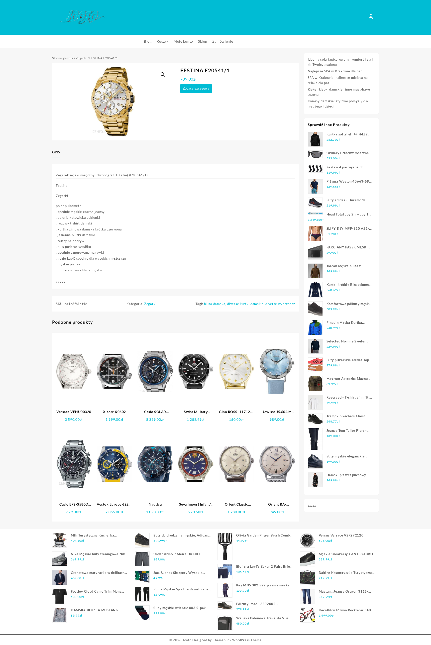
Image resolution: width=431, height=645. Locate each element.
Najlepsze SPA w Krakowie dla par (335, 71)
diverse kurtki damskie (245, 304)
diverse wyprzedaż (280, 304)
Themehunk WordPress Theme (237, 640)
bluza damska (214, 304)
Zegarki (81, 58)
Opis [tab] (56, 152)
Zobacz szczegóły (196, 88)
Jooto (187, 640)
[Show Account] (371, 17)
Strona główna (62, 58)
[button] (162, 74)
